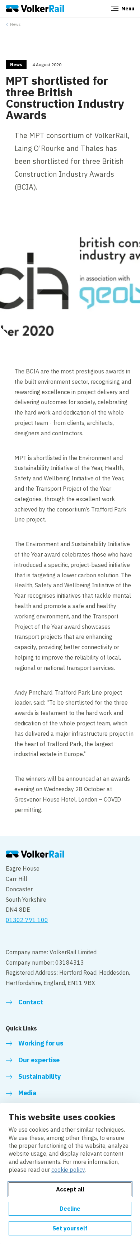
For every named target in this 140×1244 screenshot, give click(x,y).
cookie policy (68, 1169)
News (15, 24)
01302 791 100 (27, 920)
